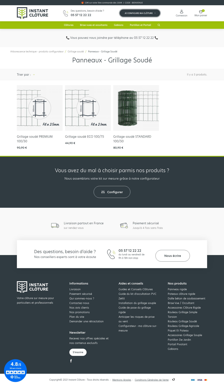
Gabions (118, 25)
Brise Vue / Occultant (181, 303)
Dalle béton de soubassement (186, 298)
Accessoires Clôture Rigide (184, 308)
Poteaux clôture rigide (181, 294)
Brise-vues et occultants (93, 25)
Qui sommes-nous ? (81, 298)
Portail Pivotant (177, 344)
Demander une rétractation (86, 321)
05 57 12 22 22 (130, 250)
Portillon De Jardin (179, 340)
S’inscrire (78, 352)
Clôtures (68, 25)
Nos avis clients (79, 308)
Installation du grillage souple (137, 303)
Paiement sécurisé (80, 294)
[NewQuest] (173, 379)
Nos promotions (79, 312)
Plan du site (76, 317)
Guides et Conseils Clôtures (136, 289)
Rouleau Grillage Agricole (183, 326)
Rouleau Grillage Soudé (182, 321)
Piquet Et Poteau (178, 330)
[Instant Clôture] (32, 13)
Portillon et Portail (140, 25)
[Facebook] (71, 361)
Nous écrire (172, 256)
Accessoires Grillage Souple (185, 335)
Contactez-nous (79, 303)
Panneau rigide (177, 289)
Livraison (75, 289)
